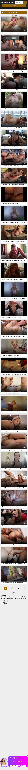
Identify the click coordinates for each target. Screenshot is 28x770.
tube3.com (4, 603)
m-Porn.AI (3, 595)
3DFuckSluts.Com (7, 2)
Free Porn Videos (14, 16)
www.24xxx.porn (5, 601)
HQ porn (14, 6)
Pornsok (3, 602)
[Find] (25, 2)
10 (14, 592)
